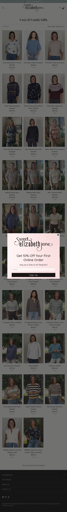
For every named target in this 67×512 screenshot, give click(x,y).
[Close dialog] (58, 235)
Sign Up (33, 275)
